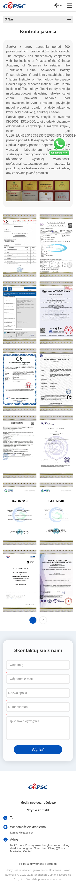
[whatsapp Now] (59, 154)
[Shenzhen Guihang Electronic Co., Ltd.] (14, 5)
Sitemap (52, 863)
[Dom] (38, 791)
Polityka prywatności (31, 863)
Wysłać (38, 750)
